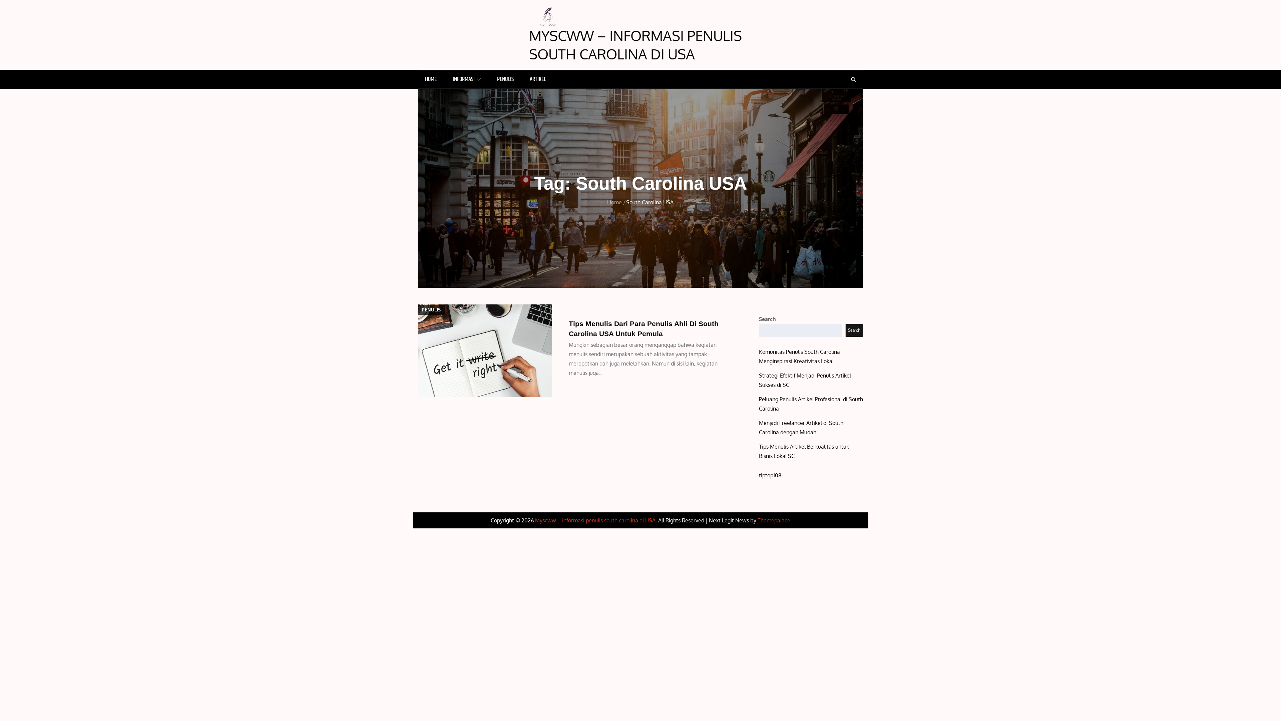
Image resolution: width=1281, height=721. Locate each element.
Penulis (505, 79)
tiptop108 (770, 475)
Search (767, 319)
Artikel (538, 79)
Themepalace (774, 520)
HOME (431, 79)
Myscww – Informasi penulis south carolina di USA (635, 45)
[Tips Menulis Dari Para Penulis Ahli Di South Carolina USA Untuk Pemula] (485, 350)
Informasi (464, 79)
